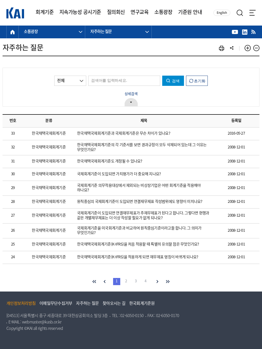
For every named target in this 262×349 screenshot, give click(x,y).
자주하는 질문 (87, 304)
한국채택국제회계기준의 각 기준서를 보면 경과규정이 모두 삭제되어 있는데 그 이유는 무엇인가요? (141, 147)
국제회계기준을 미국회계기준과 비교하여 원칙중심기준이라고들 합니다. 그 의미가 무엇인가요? (139, 230)
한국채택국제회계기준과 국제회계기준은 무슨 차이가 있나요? (123, 134)
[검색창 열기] (240, 13)
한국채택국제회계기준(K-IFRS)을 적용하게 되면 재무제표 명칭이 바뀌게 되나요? (137, 257)
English (222, 13)
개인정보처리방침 (21, 304)
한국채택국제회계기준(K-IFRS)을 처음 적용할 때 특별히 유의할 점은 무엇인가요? (138, 244)
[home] (12, 32)
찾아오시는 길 (114, 304)
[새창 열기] (235, 32)
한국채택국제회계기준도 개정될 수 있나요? (109, 161)
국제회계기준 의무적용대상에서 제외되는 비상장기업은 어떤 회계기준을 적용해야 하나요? (139, 188)
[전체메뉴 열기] (252, 13)
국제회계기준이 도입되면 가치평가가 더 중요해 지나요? (119, 174)
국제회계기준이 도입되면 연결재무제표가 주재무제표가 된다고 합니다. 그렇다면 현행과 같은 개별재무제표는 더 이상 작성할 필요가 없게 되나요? (143, 215)
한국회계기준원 (142, 304)
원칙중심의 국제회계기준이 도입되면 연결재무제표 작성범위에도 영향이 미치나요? (139, 202)
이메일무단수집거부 (55, 304)
